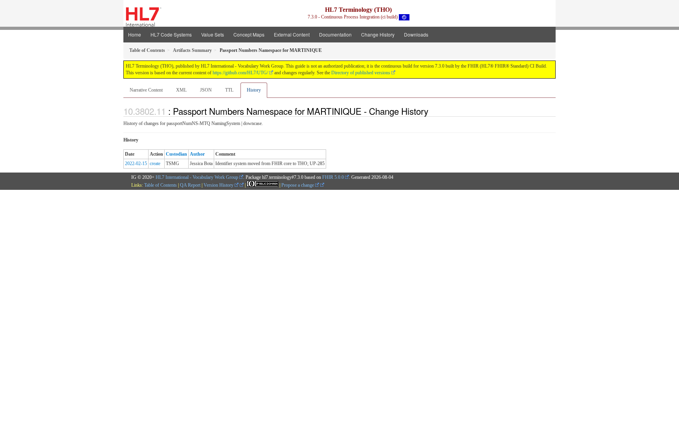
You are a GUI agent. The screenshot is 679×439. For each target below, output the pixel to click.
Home (134, 34)
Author (197, 154)
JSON (206, 90)
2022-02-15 (136, 163)
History (254, 90)
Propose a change (298, 185)
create (155, 163)
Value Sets (212, 34)
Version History (219, 185)
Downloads (416, 34)
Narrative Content (146, 90)
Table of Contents (160, 185)
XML (181, 90)
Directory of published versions (360, 72)
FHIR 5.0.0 (333, 177)
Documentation (335, 34)
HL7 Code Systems (171, 34)
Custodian (176, 154)
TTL (229, 90)
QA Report (190, 185)
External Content (292, 34)
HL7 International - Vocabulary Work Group (197, 177)
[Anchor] (432, 111)
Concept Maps (248, 34)
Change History (378, 34)
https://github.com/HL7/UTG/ (240, 72)
